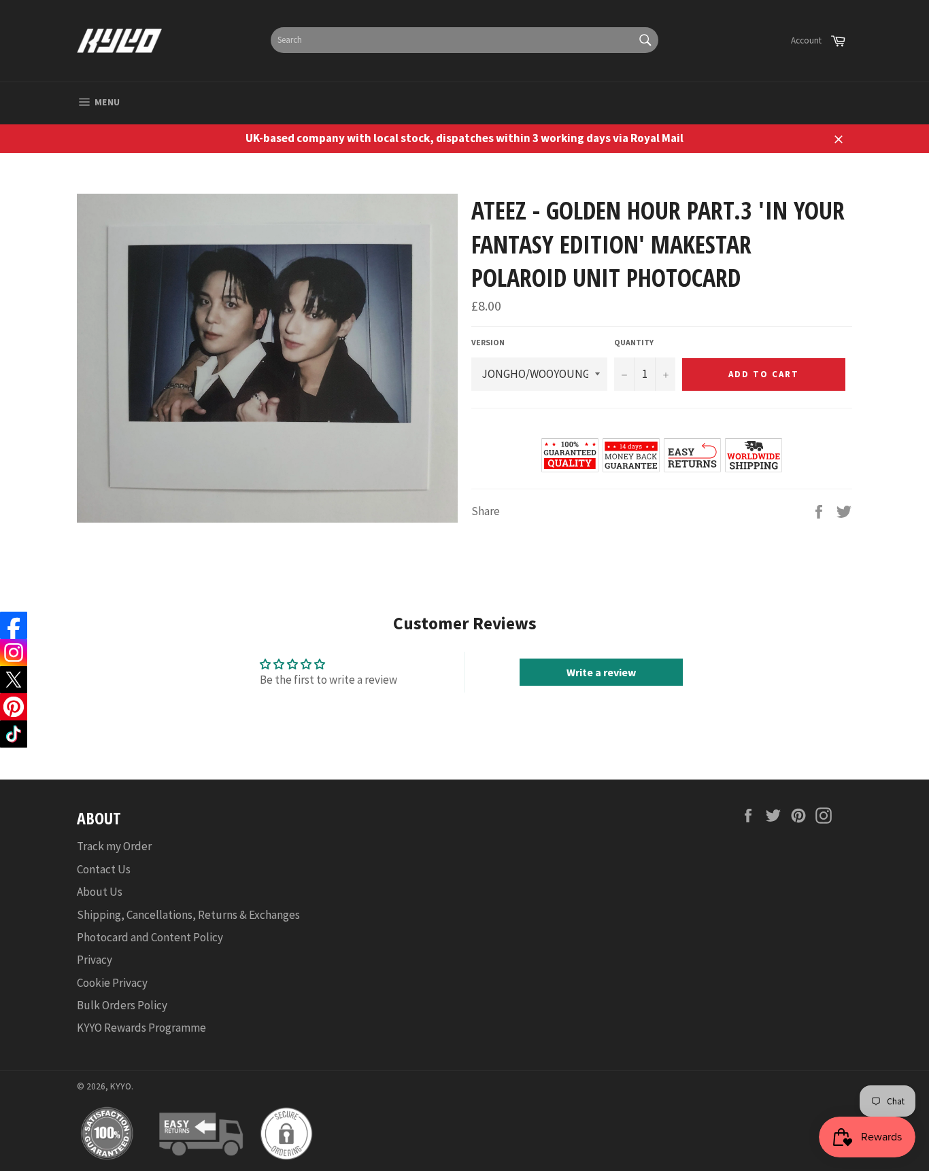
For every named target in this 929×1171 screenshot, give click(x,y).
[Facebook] (13, 625)
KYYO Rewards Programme (141, 1027)
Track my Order (114, 846)
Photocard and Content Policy (150, 937)
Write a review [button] (601, 672)
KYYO (120, 1086)
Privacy (94, 959)
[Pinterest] (13, 706)
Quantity (634, 342)
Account (806, 40)
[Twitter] (13, 679)
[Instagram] (13, 652)
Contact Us (104, 869)
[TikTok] (13, 734)
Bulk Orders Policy (122, 1005)
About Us (99, 891)
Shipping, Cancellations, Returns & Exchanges (188, 914)
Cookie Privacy (112, 982)
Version (488, 342)
